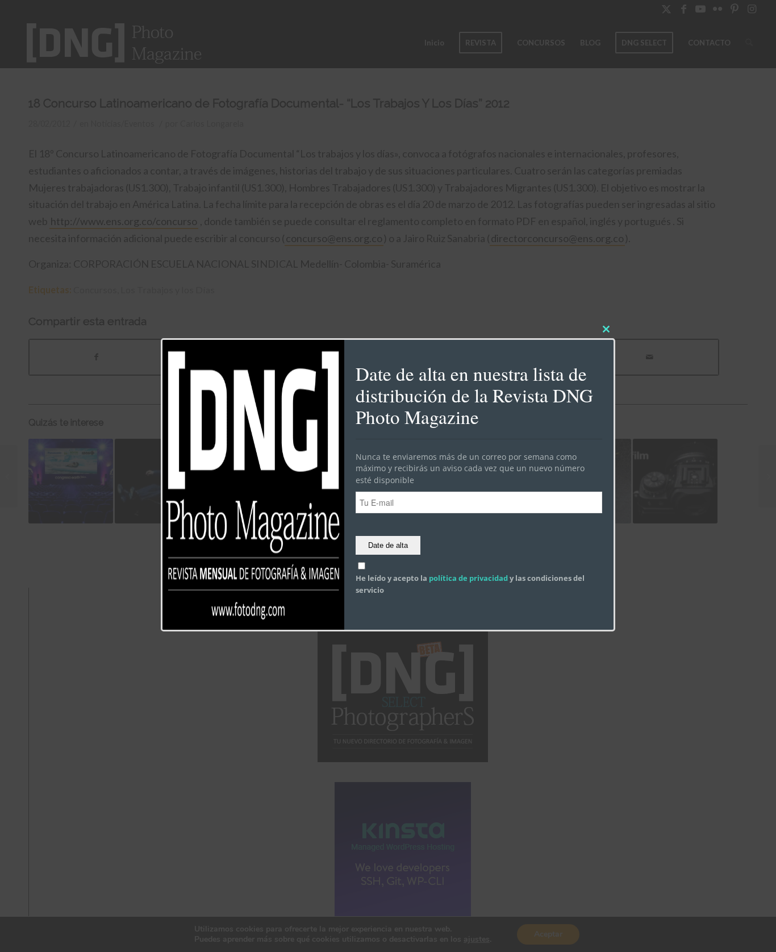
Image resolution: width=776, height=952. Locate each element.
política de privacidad (468, 578)
